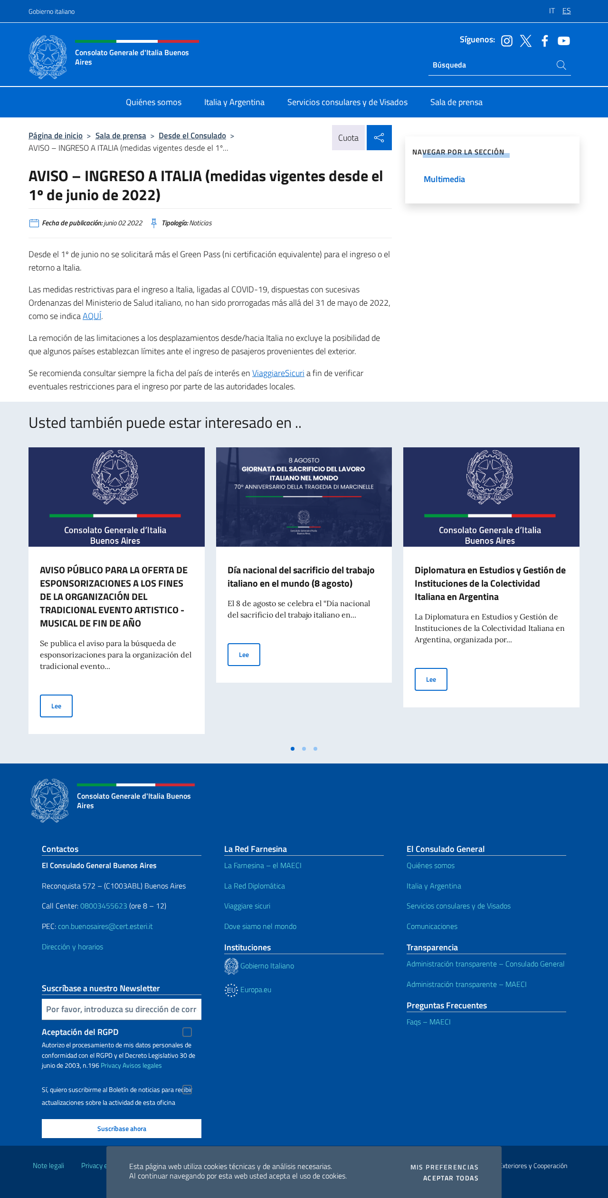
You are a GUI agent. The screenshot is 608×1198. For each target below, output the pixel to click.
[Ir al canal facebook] (542, 40)
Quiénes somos (431, 865)
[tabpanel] (116, 593)
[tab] (292, 749)
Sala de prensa (120, 135)
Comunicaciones (432, 926)
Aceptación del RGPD (80, 1031)
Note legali (48, 1165)
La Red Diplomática (254, 885)
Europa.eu (254, 989)
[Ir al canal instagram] (504, 40)
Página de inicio (55, 135)
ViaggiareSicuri (278, 373)
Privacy (111, 1065)
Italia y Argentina (434, 885)
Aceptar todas (451, 1178)
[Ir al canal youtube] (561, 40)
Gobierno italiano (51, 11)
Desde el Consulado (192, 135)
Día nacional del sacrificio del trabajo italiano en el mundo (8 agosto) (301, 576)
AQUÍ (92, 315)
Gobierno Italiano (266, 965)
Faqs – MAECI (429, 1021)
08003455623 (103, 905)
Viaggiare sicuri (247, 905)
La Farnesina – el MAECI (263, 865)
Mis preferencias (444, 1167)
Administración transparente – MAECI (467, 984)
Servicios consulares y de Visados (459, 905)
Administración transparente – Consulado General (486, 963)
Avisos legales (142, 1065)
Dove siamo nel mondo (260, 926)
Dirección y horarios (72, 946)
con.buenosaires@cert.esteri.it (105, 926)
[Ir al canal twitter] (523, 40)
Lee (62, 705)
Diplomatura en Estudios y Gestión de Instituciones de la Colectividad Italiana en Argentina (490, 583)
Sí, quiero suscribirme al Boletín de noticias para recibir (117, 1089)
